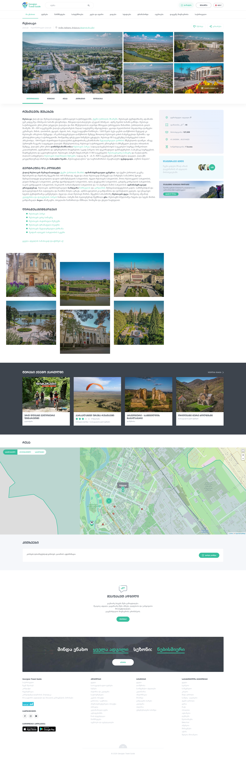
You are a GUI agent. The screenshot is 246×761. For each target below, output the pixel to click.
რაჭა (184, 707)
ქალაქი (25, 28)
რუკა (65, 98)
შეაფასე (123, 619)
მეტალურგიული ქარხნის (112, 140)
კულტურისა (28, 197)
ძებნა (123, 662)
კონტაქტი (26, 688)
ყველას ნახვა (215, 372)
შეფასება (98, 98)
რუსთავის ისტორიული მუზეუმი (60, 156)
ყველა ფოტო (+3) (211, 88)
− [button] (243, 458)
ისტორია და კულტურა (100, 691)
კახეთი (185, 691)
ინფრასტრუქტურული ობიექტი (103, 704)
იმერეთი (185, 725)
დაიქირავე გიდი (173, 161)
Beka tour (185, 722)
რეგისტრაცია (28, 691)
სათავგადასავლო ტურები (102, 685)
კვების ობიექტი (97, 698)
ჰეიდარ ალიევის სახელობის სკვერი (47, 232)
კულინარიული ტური (99, 710)
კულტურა (140, 704)
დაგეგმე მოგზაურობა (179, 14)
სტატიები (127, 14)
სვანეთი (185, 685)
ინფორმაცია (33, 98)
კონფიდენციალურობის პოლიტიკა (36, 695)
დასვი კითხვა (210, 555)
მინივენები (186, 728)
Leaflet (231, 533)
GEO (219, 5)
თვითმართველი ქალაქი (41, 28)
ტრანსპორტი (142, 14)
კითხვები (80, 98)
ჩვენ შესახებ (28, 685)
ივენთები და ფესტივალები (102, 722)
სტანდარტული (10, 452)
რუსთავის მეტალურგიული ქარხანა (46, 228)
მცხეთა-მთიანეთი (190, 734)
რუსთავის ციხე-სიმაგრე (41, 217)
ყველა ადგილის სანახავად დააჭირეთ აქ (42, 241)
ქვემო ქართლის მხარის (72, 172)
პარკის (53, 197)
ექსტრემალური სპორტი (146, 710)
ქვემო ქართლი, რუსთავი (76, 28)
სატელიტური (39, 452)
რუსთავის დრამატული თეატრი (44, 225)
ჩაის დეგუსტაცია (98, 716)
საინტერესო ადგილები (146, 688)
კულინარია (141, 691)
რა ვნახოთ (30, 14)
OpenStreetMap (240, 533)
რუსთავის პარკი (81, 146)
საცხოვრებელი (97, 695)
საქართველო (200, 14)
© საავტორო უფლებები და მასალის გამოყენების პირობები (47, 698)
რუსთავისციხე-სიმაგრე (119, 152)
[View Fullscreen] (243, 450)
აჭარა (184, 731)
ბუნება (94, 688)
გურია (184, 704)
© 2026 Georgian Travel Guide (123, 753)
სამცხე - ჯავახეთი (189, 698)
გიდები (113, 14)
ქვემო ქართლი (188, 701)
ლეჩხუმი (185, 716)
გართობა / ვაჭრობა (99, 701)
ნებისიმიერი (187, 719)
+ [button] (243, 455)
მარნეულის (85, 188)
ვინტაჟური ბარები (144, 701)
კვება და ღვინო (96, 14)
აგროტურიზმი (96, 713)
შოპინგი (139, 698)
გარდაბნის (100, 188)
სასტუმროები (77, 14)
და (35, 197)
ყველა (93, 682)
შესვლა (203, 5)
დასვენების (44, 197)
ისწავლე (94, 707)
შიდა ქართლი (188, 695)
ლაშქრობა (140, 685)
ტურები (44, 14)
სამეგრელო (187, 688)
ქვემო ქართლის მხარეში (105, 119)
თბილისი (186, 710)
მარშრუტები (59, 14)
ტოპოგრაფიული (25, 452)
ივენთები (159, 14)
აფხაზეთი (186, 713)
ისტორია (140, 707)
